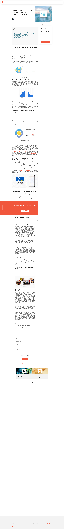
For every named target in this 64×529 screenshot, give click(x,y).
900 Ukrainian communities (20, 292)
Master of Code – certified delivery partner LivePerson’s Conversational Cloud (39, 376)
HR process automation (33, 153)
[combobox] (25, 350)
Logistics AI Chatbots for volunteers (19, 37)
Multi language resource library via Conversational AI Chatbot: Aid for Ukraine (22, 34)
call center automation (20, 198)
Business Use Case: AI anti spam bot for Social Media (21, 31)
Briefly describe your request (21, 344)
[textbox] (25, 349)
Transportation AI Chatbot (18, 38)
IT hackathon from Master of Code (17, 36)
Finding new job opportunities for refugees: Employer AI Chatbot (21, 32)
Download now (25, 210)
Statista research (18, 81)
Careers (46, 2)
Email (17, 335)
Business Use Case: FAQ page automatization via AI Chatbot (21, 35)
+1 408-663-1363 (35, 524)
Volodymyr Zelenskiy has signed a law (23, 50)
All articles (32, 383)
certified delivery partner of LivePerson (26, 170)
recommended (29, 106)
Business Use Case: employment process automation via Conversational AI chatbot (24, 33)
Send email (13, 526)
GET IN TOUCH (49, 523)
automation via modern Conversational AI (20, 151)
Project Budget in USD (20, 341)
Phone (17, 338)
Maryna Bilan (16, 18)
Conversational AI (20, 101)
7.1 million (27, 113)
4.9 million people (20, 161)
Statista (25, 100)
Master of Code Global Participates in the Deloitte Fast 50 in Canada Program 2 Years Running (23, 376)
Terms (25, 355)
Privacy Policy (21, 355)
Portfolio (33, 2)
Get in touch (60, 2)
